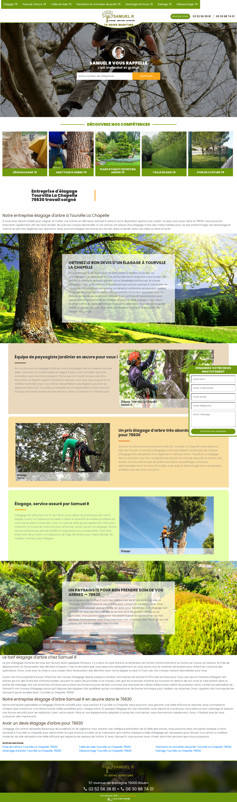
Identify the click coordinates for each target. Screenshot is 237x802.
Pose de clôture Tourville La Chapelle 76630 (30, 747)
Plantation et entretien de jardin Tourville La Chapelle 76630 (193, 747)
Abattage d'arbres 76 (139, 4)
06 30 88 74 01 (139, 789)
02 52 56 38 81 (101, 789)
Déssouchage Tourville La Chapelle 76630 (105, 751)
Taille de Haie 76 (61, 4)
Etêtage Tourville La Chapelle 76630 (178, 751)
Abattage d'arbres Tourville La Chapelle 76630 (31, 751)
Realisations (180, 16)
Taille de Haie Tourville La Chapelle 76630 (105, 747)
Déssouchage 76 (187, 4)
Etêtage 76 (165, 4)
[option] (26, 154)
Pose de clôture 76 (34, 4)
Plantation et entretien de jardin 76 (98, 4)
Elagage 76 (11, 4)
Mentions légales (128, 795)
